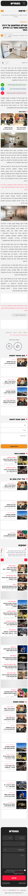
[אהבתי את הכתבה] (18, 346)
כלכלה (14, 332)
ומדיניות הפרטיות (19, 872)
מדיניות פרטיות (6, 883)
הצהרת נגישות (22, 883)
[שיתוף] (6, 549)
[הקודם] (25, 560)
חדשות (21, 15)
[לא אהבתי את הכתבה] (9, 346)
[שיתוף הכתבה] (2, 35)
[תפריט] (23, 3)
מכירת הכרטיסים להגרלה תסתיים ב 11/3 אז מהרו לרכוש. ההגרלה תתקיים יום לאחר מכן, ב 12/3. (14, 187)
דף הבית (25, 15)
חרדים (19, 332)
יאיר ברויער (4, 890)
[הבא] (2, 560)
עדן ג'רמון (17, 890)
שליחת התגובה (14, 446)
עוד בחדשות (8, 332)
